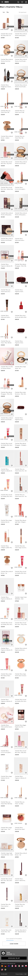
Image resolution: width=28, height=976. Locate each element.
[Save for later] (12, 30)
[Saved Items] (22, 2)
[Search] (18, 2)
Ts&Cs (25, 974)
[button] (2, 966)
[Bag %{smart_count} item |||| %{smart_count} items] (26, 2)
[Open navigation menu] (2, 2)
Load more (14, 944)
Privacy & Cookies (19, 974)
